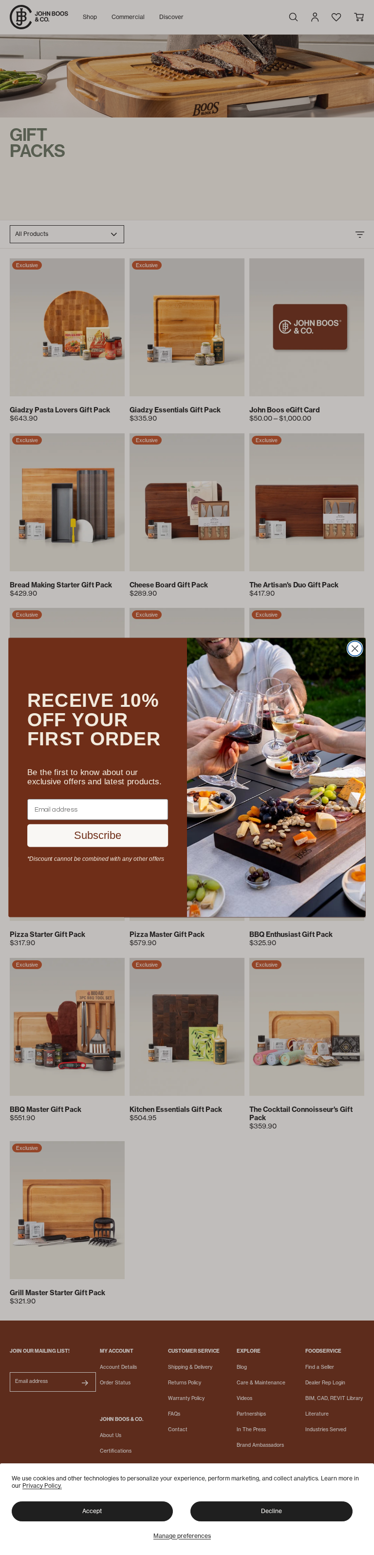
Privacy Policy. (42, 1485)
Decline (271, 1511)
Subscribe (98, 835)
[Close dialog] (355, 648)
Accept (92, 1511)
